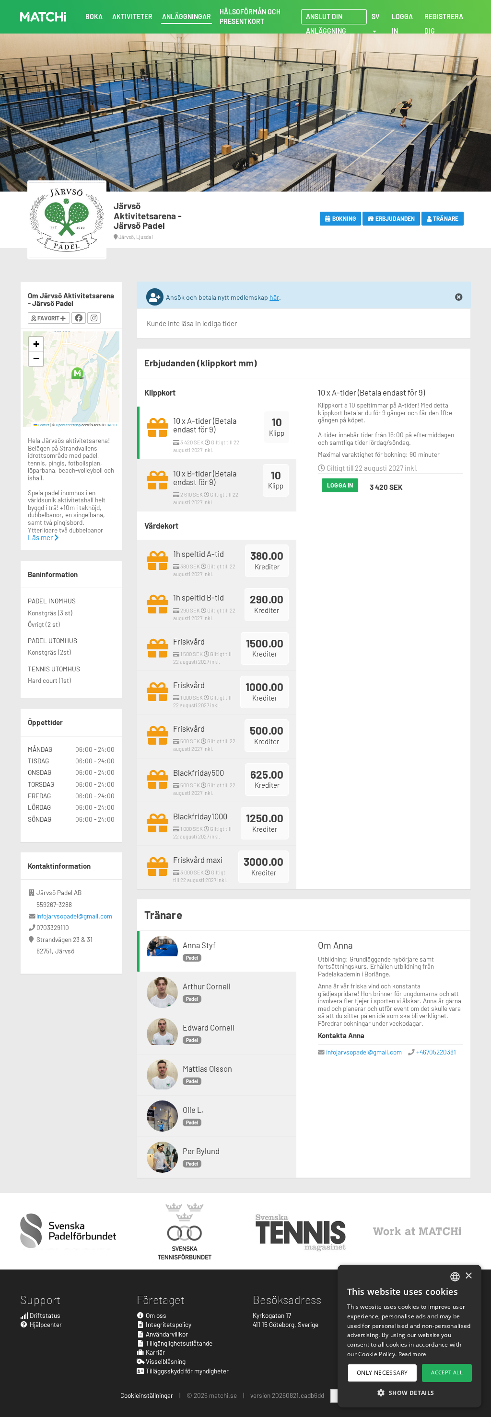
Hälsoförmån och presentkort (250, 16)
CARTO (111, 424)
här (274, 297)
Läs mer (41, 537)
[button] (77, 373)
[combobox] (455, 1276)
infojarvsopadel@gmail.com (364, 1052)
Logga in (340, 485)
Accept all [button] (447, 1372)
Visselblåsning (165, 1361)
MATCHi (43, 17)
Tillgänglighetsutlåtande (178, 1343)
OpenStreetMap (68, 424)
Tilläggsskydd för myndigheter (186, 1371)
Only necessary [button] (382, 1373)
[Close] (459, 297)
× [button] (468, 1276)
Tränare (445, 218)
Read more (412, 1353)
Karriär (154, 1352)
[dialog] (409, 1336)
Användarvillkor (166, 1334)
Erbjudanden (394, 218)
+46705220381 (436, 1052)
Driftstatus (44, 1315)
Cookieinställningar (146, 1395)
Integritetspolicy (167, 1324)
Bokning (343, 218)
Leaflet (43, 424)
